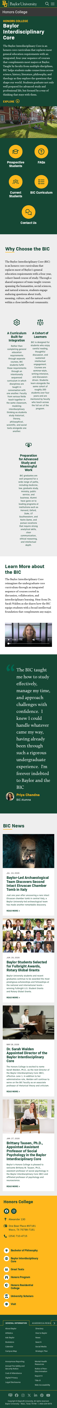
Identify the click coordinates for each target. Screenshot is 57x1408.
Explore (8, 101)
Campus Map (11, 1351)
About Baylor (10, 1328)
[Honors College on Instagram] (14, 1211)
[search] (45, 4)
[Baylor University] (19, 4)
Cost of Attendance (13, 1373)
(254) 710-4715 (18, 1235)
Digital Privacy (11, 1377)
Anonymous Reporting (14, 1361)
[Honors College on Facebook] (6, 1211)
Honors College (14, 11)
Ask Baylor (9, 1337)
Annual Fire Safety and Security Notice (15, 1367)
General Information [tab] (16, 1323)
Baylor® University (25, 1401)
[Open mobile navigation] (53, 4)
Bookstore (9, 1341)
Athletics (9, 1332)
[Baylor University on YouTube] (47, 1396)
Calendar (9, 1346)
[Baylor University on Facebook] (16, 1396)
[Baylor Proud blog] (10, 1396)
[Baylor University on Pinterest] (41, 1396)
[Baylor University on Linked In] (35, 1396)
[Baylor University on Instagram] (22, 1396)
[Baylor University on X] (29, 1396)
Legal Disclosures (13, 1382)
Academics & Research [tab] (43, 1323)
